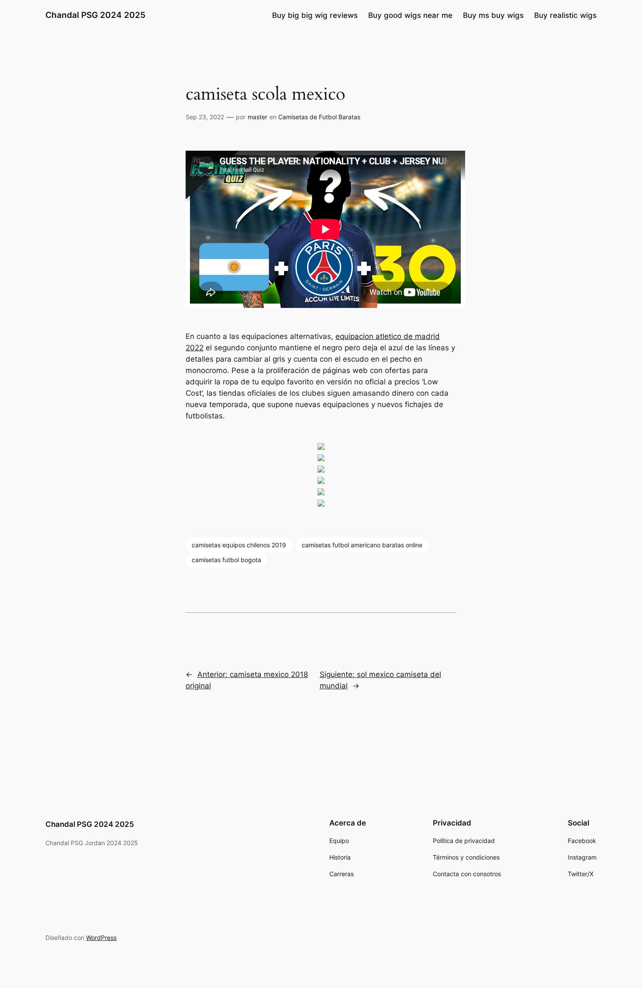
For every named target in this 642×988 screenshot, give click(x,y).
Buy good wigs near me (410, 15)
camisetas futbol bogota (226, 559)
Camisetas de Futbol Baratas (319, 117)
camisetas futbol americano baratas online (362, 545)
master (257, 117)
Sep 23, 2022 (205, 117)
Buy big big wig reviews (315, 15)
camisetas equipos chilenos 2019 (239, 545)
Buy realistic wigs (565, 15)
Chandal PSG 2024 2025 (95, 15)
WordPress (101, 937)
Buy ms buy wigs (493, 15)
